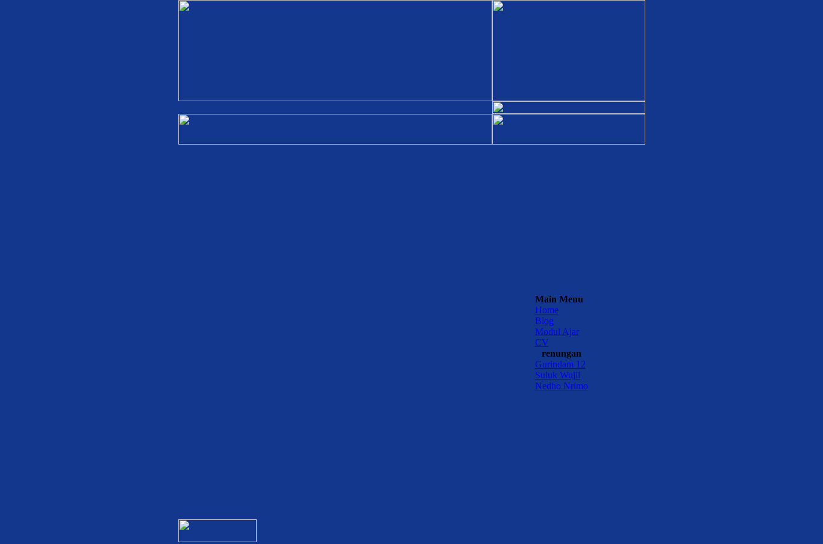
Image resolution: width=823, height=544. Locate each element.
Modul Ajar (557, 332)
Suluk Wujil (557, 375)
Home (547, 310)
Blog (544, 321)
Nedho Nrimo (561, 386)
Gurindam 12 (560, 364)
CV (542, 342)
